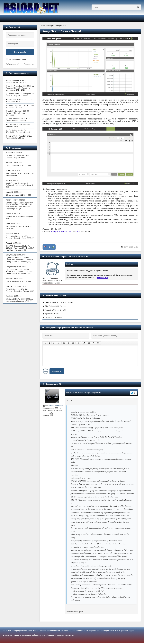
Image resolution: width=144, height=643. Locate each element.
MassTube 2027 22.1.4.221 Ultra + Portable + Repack (19, 100)
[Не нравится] (45, 247)
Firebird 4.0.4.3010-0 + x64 (55, 310)
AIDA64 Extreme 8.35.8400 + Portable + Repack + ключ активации (18, 113)
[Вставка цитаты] (89, 342)
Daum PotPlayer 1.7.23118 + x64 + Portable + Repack (20, 106)
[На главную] (38, 7)
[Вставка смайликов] (78, 342)
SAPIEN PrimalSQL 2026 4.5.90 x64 (59, 302)
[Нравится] (53, 247)
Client (77, 231)
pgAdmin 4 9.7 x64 (52, 314)
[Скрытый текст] (84, 342)
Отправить (56, 371)
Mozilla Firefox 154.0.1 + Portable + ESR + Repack (16, 81)
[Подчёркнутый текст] (53, 342)
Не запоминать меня (17, 59)
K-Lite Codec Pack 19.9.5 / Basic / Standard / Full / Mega (19, 137)
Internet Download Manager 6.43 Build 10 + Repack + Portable (20, 95)
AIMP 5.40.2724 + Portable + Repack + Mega (18, 125)
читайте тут (102, 277)
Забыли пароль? (12, 64)
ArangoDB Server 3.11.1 (62, 231)
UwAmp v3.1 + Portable (54, 318)
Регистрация (29, 64)
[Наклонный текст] (50, 342)
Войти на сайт (20, 52)
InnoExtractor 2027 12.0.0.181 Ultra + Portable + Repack (19, 120)
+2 (49, 247)
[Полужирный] (45, 342)
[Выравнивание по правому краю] (73, 342)
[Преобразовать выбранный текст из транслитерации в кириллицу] (93, 342)
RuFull (68, 393)
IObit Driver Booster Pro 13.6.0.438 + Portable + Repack (18, 131)
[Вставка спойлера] (98, 342)
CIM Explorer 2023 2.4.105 (55, 306)
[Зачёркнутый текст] (58, 342)
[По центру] (68, 342)
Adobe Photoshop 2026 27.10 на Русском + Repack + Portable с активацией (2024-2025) (20, 88)
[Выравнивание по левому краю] (63, 342)
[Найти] (138, 7)
